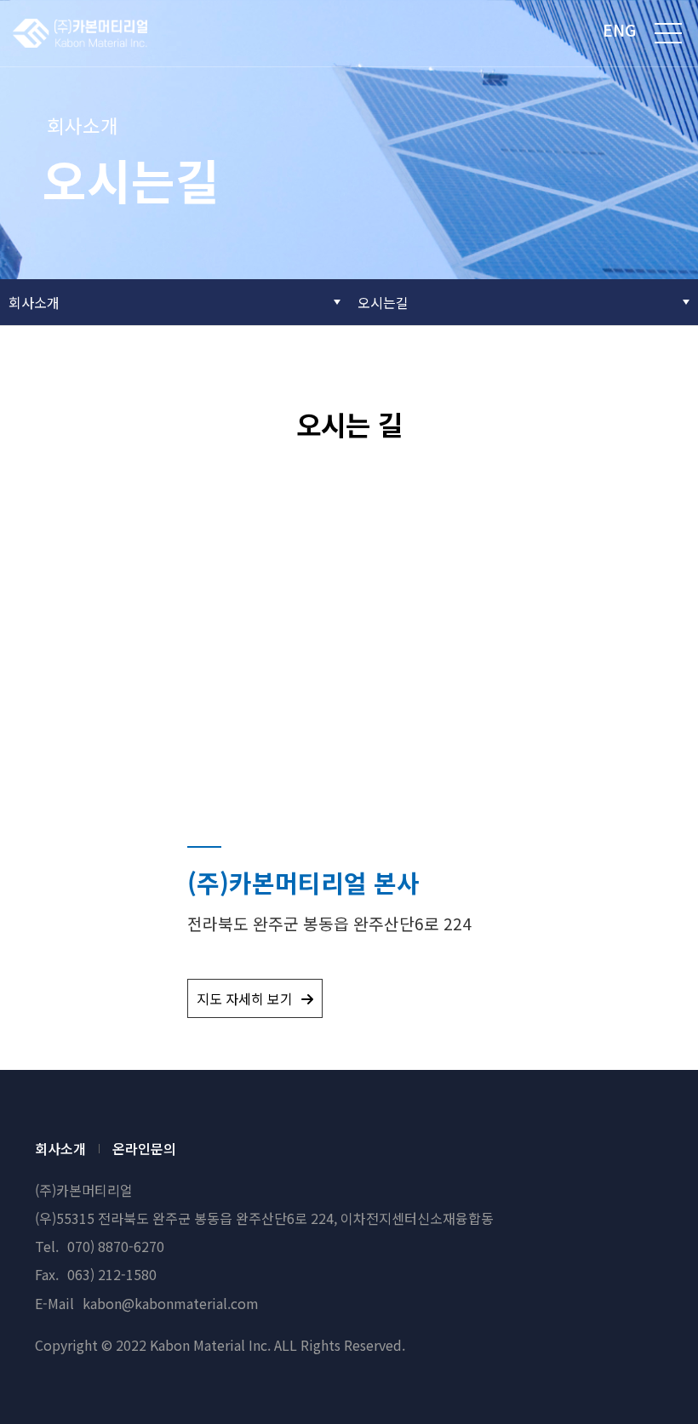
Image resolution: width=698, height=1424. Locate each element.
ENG (619, 29)
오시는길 (383, 302)
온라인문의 (144, 1148)
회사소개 (34, 302)
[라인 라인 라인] (668, 33)
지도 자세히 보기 (245, 998)
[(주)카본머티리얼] (80, 33)
